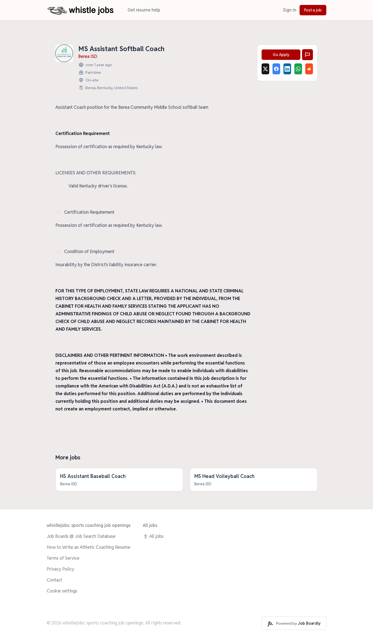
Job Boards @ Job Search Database (81, 536)
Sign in (289, 10)
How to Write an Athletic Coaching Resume (88, 547)
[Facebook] (276, 68)
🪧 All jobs (153, 536)
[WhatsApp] (298, 68)
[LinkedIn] (287, 68)
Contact (54, 580)
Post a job (313, 10)
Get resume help (144, 10)
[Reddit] (309, 68)
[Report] (307, 54)
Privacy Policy (60, 569)
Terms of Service (63, 558)
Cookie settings (62, 591)
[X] (265, 68)
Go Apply (281, 54)
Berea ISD (87, 56)
